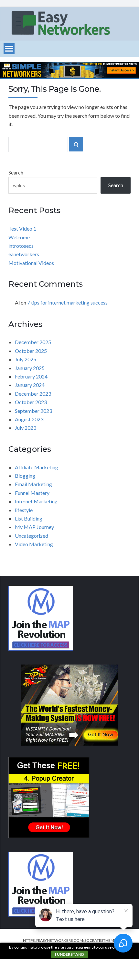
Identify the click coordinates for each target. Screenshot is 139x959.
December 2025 (33, 342)
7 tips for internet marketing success (67, 302)
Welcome (19, 237)
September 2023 (33, 411)
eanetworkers (23, 254)
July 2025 (25, 359)
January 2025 (30, 368)
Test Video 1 (22, 228)
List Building (28, 518)
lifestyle (24, 510)
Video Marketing (34, 544)
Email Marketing (33, 484)
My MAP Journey (34, 527)
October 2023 (31, 402)
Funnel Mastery (32, 493)
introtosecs (21, 246)
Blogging (25, 476)
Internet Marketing (36, 501)
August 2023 (29, 419)
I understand (69, 954)
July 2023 (25, 428)
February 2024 (31, 376)
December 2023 (33, 393)
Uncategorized (31, 536)
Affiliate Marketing (36, 467)
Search (15, 172)
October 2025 (31, 351)
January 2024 (30, 385)
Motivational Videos (31, 263)
